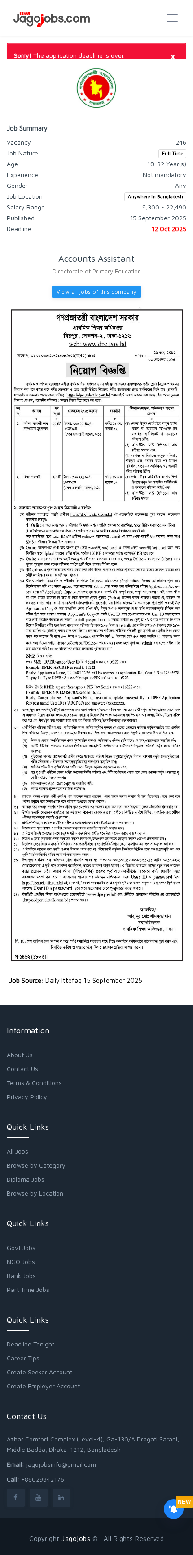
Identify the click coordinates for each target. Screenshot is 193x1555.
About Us (20, 1055)
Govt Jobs (21, 1247)
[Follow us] (16, 1497)
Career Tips (23, 1358)
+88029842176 (42, 1479)
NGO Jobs (21, 1261)
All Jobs (17, 1151)
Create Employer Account (43, 1386)
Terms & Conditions (34, 1083)
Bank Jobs (21, 1275)
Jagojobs (75, 1538)
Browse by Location (35, 1193)
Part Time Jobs (28, 1289)
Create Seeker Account (39, 1372)
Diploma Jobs (25, 1179)
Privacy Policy (27, 1096)
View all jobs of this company (96, 291)
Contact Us (22, 1069)
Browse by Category (36, 1165)
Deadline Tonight (30, 1344)
